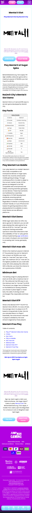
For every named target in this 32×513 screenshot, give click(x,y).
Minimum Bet (10, 343)
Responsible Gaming (14, 441)
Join (20, 2)
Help (23, 441)
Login (12, 2)
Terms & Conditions (8, 444)
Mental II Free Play (12, 347)
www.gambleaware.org (15, 481)
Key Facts (9, 336)
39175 (8, 492)
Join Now (9, 59)
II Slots (8, 334)
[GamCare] (9, 462)
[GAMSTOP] (23, 462)
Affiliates (27, 444)
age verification (23, 236)
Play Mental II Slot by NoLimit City (16, 17)
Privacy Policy (19, 444)
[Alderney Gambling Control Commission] (16, 472)
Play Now (22, 59)
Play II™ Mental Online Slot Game (17, 332)
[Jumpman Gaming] (16, 437)
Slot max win (10, 341)
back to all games (23, 419)
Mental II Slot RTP (11, 345)
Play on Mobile (11, 338)
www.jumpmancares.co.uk (16, 483)
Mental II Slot (19, 403)
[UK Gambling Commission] (11, 467)
